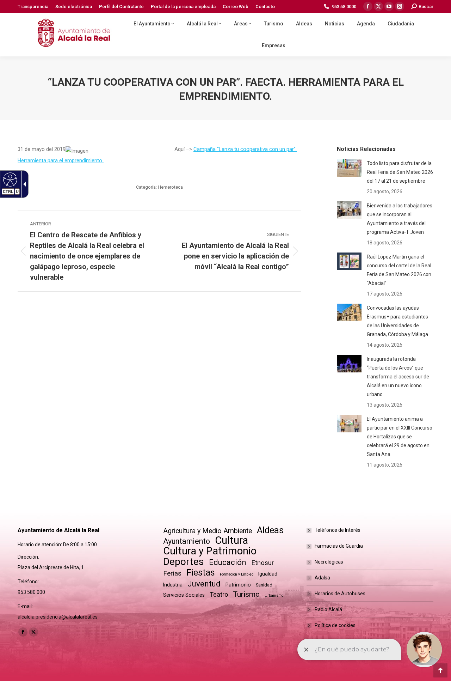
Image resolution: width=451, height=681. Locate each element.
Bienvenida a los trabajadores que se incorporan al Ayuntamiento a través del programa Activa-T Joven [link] (399, 219)
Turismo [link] (246, 594)
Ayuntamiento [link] (186, 541)
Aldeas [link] (270, 530)
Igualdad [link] (267, 574)
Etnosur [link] (262, 563)
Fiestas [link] (200, 572)
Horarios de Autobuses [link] (340, 593)
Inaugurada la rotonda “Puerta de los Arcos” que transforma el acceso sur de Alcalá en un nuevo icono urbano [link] (398, 376)
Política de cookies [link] (335, 625)
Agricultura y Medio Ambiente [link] (207, 531)
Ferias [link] (172, 573)
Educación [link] (227, 562)
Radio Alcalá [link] (328, 609)
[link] (33, 6)
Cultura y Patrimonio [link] (210, 551)
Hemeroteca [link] (170, 187)
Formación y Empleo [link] (236, 574)
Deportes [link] (183, 561)
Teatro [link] (219, 594)
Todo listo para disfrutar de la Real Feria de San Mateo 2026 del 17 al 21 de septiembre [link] (400, 172)
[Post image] (349, 168)
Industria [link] (173, 585)
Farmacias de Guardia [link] (339, 546)
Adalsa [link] (322, 577)
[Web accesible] (9, 179)
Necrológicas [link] (329, 562)
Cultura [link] (231, 540)
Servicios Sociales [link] (184, 595)
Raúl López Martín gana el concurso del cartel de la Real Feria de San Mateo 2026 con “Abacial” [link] (399, 270)
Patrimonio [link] (238, 585)
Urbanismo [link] (274, 595)
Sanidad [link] (264, 585)
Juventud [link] (204, 583)
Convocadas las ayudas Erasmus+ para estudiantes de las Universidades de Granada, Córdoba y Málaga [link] (397, 321)
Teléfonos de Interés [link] (337, 530)
